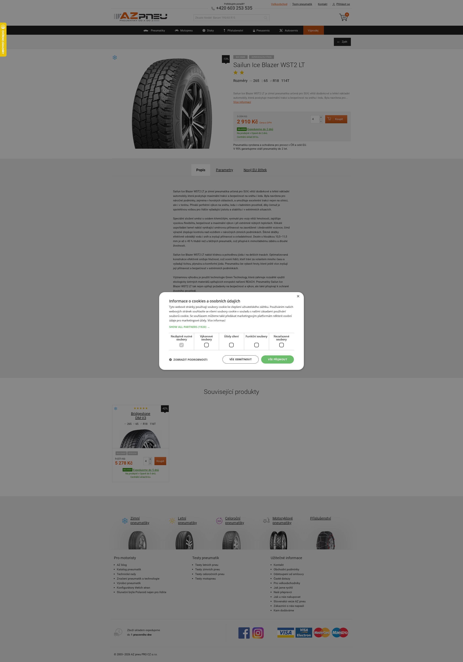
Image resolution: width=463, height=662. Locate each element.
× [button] (298, 296)
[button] (231, 326)
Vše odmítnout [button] (241, 359)
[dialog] (231, 331)
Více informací (216, 320)
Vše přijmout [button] (277, 359)
